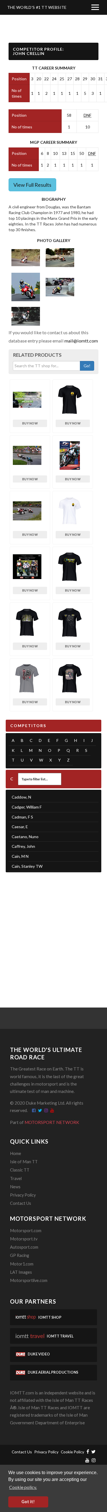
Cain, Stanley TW (27, 866)
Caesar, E (20, 826)
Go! (87, 365)
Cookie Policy (72, 1451)
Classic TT (19, 1170)
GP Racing (19, 1255)
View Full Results (32, 185)
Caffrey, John (23, 846)
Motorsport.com (25, 1230)
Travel (16, 1178)
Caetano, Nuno (25, 836)
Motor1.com (21, 1263)
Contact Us (20, 1203)
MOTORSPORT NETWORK (52, 1122)
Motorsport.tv (23, 1238)
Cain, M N (20, 856)
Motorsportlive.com (28, 1280)
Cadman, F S (22, 817)
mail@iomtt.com (81, 340)
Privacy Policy (23, 1195)
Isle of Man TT (24, 1161)
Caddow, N (21, 797)
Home (15, 1153)
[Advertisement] (53, 932)
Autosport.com (24, 1247)
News (15, 1186)
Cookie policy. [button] (23, 1487)
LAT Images (21, 1272)
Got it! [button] (28, 1501)
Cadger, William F (27, 807)
